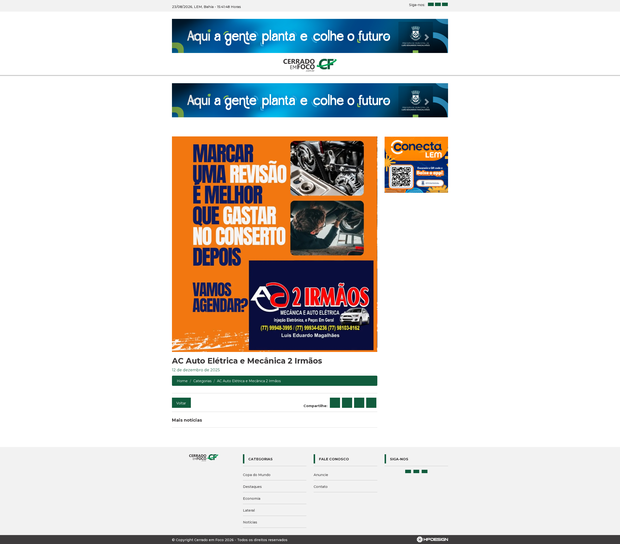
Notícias (250, 522)
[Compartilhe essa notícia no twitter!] (347, 403)
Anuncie (321, 475)
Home (182, 381)
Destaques (252, 486)
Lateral (249, 510)
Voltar (181, 403)
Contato (321, 486)
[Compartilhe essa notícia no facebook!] (335, 403)
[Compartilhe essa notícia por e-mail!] (359, 403)
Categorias (202, 381)
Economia (251, 498)
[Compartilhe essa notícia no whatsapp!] (371, 403)
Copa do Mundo (257, 475)
